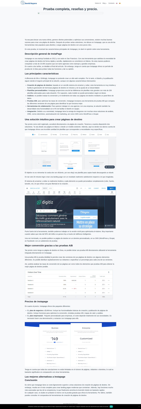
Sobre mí (98, 3)
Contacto (111, 3)
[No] (139, 406)
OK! (111, 406)
